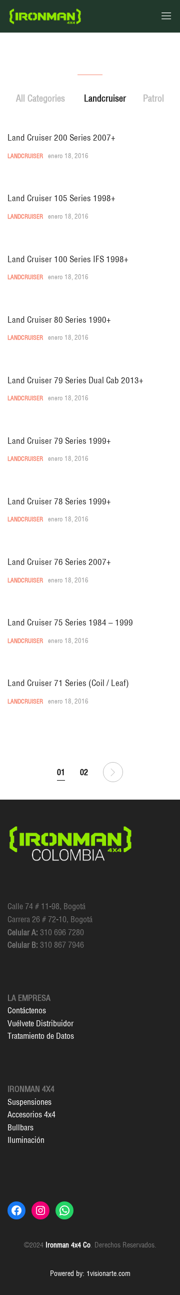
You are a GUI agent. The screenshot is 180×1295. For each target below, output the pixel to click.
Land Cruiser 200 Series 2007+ (62, 137)
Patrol (153, 98)
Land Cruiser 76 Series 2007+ (59, 561)
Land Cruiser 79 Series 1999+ (59, 440)
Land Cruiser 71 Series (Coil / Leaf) (68, 683)
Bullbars (21, 1127)
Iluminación (26, 1140)
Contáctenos (27, 1010)
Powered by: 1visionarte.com (90, 1273)
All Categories (40, 98)
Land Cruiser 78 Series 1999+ (59, 501)
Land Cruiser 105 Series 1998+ (62, 198)
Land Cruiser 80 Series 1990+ (59, 319)
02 (84, 772)
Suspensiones (30, 1102)
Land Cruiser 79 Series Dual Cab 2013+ (76, 380)
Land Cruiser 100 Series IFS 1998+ (68, 259)
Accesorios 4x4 (32, 1114)
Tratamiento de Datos (41, 1036)
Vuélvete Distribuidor (41, 1023)
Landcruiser (105, 98)
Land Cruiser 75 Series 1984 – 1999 (70, 622)
